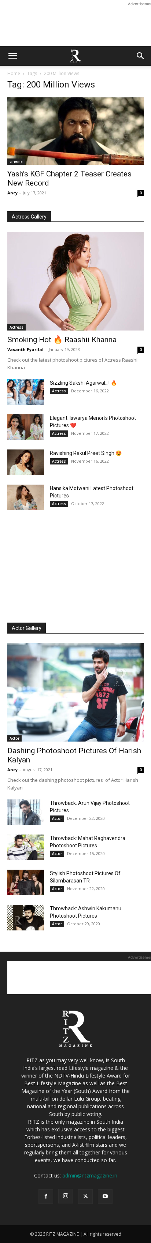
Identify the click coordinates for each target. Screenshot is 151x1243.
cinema (16, 161)
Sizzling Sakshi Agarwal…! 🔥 (83, 383)
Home (13, 73)
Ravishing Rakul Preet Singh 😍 (86, 453)
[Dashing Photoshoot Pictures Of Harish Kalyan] (75, 692)
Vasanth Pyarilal (25, 349)
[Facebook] (45, 1196)
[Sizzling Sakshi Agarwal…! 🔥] (25, 392)
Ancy (12, 192)
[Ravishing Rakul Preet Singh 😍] (25, 462)
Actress (16, 327)
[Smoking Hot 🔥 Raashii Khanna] (75, 281)
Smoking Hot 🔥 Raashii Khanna (62, 339)
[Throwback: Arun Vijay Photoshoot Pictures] (25, 812)
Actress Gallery (29, 217)
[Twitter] (85, 1196)
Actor (14, 738)
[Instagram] (65, 1196)
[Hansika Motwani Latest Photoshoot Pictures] (25, 497)
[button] (12, 56)
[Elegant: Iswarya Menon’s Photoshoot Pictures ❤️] (25, 427)
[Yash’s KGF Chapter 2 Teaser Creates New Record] (75, 131)
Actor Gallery (26, 628)
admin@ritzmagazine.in (89, 1175)
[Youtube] (105, 1196)
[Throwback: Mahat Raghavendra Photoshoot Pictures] (25, 847)
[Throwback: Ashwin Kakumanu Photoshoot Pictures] (25, 917)
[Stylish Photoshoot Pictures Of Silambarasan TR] (25, 882)
